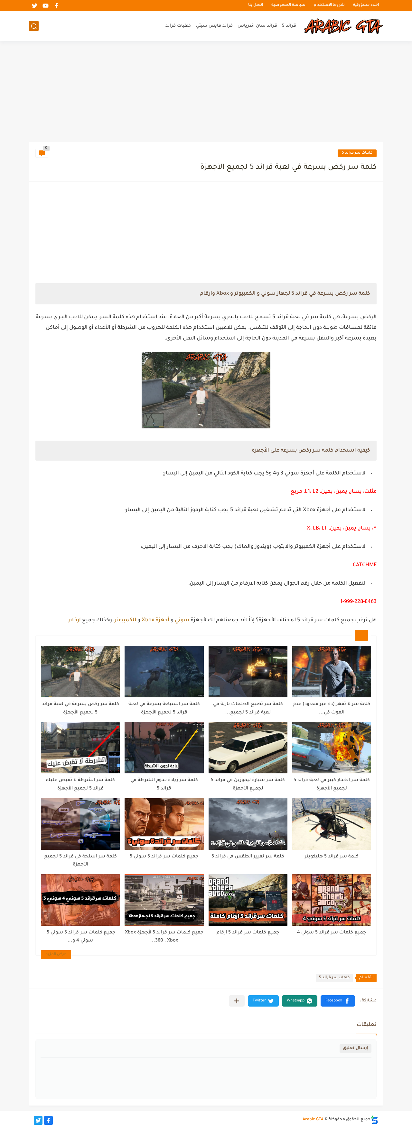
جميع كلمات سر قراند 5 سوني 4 (331, 932)
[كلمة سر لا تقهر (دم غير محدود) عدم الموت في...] (331, 671)
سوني (182, 620)
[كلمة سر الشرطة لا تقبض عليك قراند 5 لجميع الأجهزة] (80, 747)
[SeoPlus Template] (374, 1119)
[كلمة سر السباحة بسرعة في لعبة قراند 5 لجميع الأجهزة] (164, 671)
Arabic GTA (313, 1119)
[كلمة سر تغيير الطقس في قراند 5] (248, 824)
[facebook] (56, 5)
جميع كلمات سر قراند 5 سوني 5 (164, 856)
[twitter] (34, 5)
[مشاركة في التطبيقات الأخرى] (237, 1001)
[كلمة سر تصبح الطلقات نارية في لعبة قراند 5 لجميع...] (248, 671)
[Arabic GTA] (343, 26)
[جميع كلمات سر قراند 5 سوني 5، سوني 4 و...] (80, 900)
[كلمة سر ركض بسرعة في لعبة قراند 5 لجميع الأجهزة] (80, 671)
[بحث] (34, 26)
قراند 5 (289, 26)
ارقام (75, 620)
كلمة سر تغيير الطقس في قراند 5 (247, 856)
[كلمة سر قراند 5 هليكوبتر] (331, 824)
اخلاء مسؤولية (366, 6)
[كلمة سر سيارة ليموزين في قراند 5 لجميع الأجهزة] (248, 747)
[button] (338, 1001)
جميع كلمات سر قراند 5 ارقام (248, 932)
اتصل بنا (255, 6)
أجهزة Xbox (155, 620)
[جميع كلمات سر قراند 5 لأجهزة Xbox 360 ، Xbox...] (164, 900)
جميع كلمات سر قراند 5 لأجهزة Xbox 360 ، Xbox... (164, 937)
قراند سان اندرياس (257, 26)
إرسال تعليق (355, 1048)
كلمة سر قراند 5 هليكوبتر (332, 856)
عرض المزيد (56, 954)
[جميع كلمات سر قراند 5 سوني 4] (331, 900)
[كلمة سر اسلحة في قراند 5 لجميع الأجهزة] (80, 824)
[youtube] (45, 5)
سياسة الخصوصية (288, 6)
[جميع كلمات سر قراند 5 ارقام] (248, 900)
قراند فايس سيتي (214, 26)
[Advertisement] (206, 92)
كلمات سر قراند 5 (357, 153)
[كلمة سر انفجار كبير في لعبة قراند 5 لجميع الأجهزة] (331, 747)
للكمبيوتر (125, 620)
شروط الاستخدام (329, 6)
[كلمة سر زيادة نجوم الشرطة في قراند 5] (164, 747)
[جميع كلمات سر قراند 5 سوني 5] (164, 824)
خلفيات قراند (178, 26)
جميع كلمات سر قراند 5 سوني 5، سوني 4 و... (80, 937)
